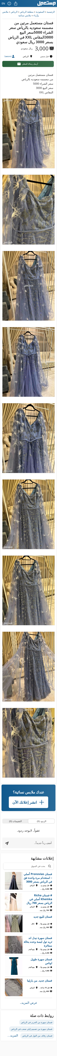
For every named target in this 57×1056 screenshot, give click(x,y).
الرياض (14, 11)
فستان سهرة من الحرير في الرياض (36, 1022)
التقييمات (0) (15, 821)
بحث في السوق (38, 866)
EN (3, 3)
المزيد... (12, 1035)
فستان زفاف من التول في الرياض (37, 1035)
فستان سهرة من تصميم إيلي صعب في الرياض (31, 1029)
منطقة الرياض (26, 11)
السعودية (40, 11)
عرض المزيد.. (28, 1003)
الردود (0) (41, 821)
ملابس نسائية (24, 15)
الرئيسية (51, 11)
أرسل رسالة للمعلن (30, 63)
